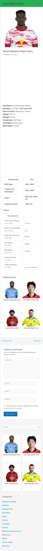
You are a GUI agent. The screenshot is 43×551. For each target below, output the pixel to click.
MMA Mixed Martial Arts (11, 531)
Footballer (7, 54)
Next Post (38, 341)
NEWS (4, 539)
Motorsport (6, 535)
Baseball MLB (7, 509)
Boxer (4, 516)
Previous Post (6, 341)
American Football (9, 502)
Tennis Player (7, 542)
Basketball (6, 513)
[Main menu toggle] (39, 3)
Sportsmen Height (13, 3)
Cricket (5, 520)
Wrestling (6, 546)
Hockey (5, 528)
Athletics (5, 505)
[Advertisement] (21, 78)
